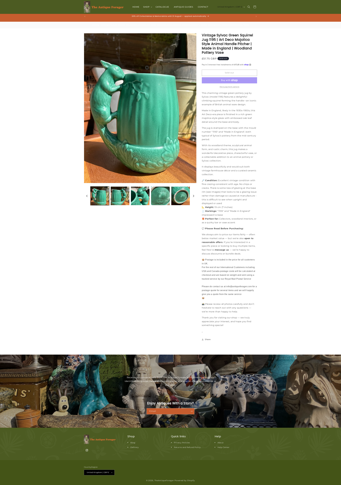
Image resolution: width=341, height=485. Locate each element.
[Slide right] (193, 196)
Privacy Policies (182, 442)
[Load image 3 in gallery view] (140, 195)
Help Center (224, 447)
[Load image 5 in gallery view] (180, 195)
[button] (147, 7)
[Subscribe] (191, 411)
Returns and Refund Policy (187, 447)
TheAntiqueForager (164, 480)
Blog (132, 442)
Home (95, 25)
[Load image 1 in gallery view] (99, 195)
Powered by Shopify (184, 480)
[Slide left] (87, 196)
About (221, 442)
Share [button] (208, 339)
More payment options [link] (229, 87)
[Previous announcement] (85, 16)
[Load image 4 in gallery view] (160, 195)
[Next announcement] (256, 16)
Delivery (134, 447)
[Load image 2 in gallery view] (120, 195)
